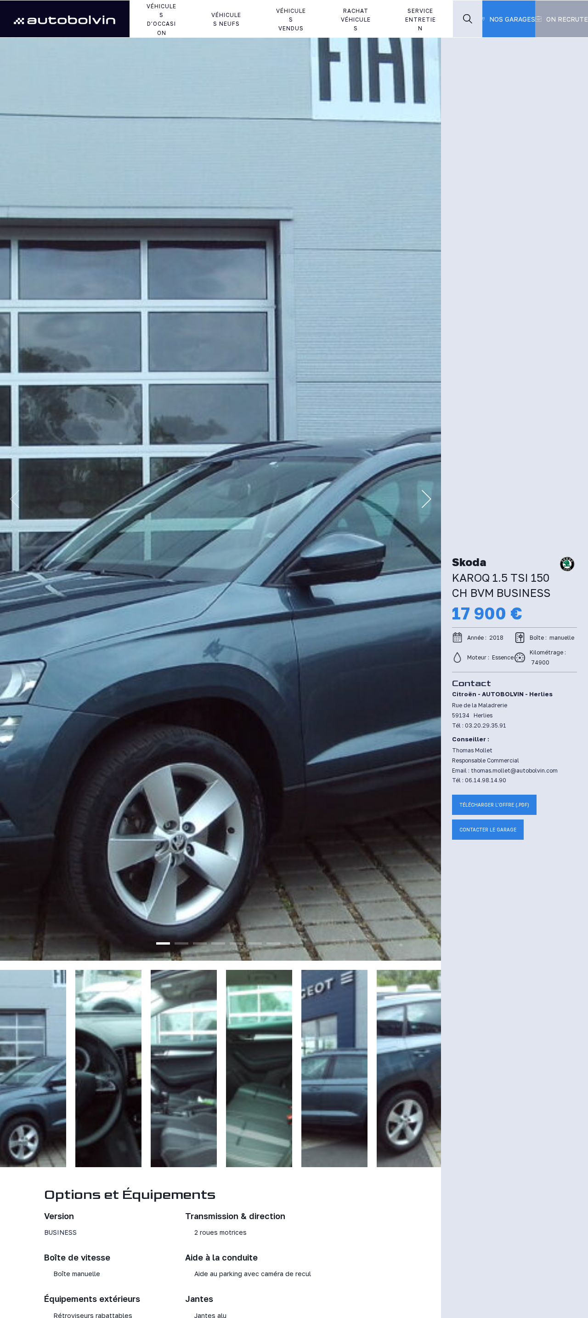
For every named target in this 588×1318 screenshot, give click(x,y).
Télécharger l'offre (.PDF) (494, 805)
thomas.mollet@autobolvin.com (514, 770)
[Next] (426, 499)
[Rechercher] (467, 18)
